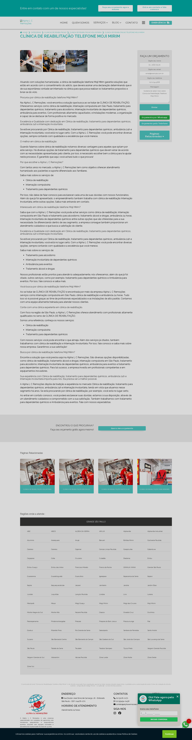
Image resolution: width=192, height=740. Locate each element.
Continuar (169, 734)
